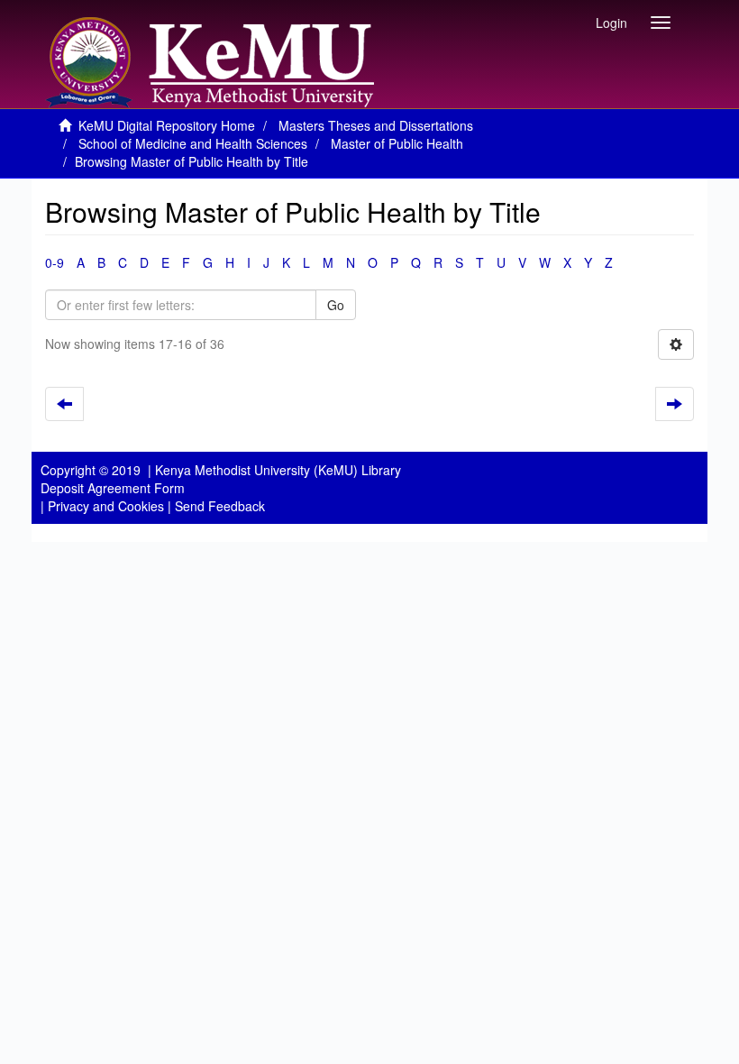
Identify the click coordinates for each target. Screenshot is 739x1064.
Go (335, 305)
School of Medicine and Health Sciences (192, 143)
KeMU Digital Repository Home (166, 125)
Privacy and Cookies (106, 506)
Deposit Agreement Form (113, 488)
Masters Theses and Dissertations (375, 125)
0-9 (54, 262)
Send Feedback (220, 506)
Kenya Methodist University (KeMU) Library (278, 470)
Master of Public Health (397, 143)
